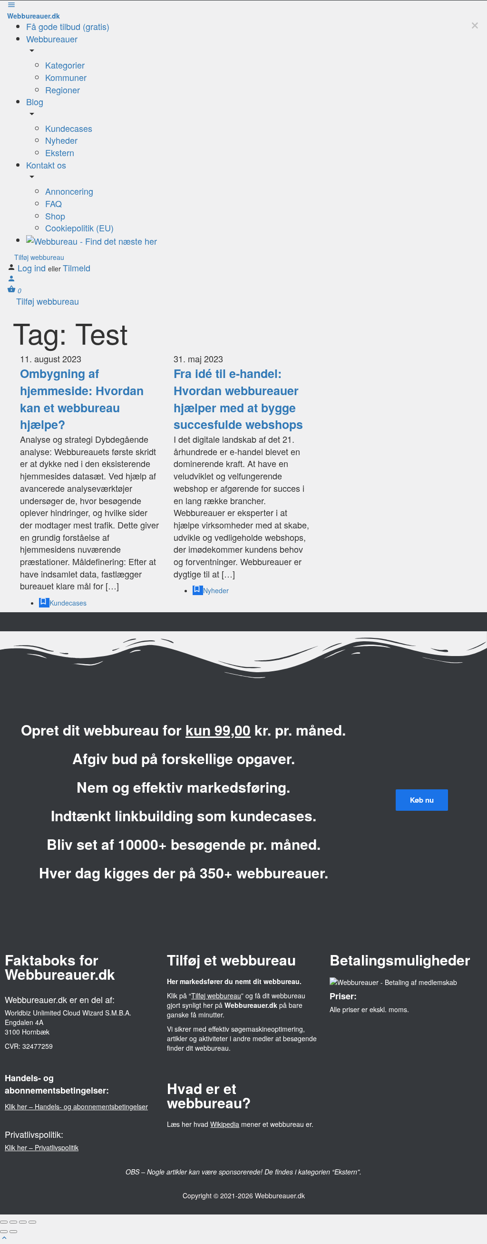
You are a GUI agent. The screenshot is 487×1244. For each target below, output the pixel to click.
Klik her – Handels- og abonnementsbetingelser (76, 1106)
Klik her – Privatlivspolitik (41, 1147)
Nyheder (61, 140)
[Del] (13, 1222)
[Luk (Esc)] (4, 1222)
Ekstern (59, 152)
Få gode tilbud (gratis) (67, 26)
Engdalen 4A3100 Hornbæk (27, 1026)
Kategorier (65, 65)
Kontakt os (46, 165)
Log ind (33, 267)
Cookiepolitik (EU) (79, 227)
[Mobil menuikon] (243, 5)
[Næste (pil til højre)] (13, 1231)
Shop (55, 215)
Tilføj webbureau (38, 257)
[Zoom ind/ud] (32, 1222)
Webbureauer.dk (33, 15)
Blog (34, 101)
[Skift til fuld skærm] (23, 1222)
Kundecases (68, 128)
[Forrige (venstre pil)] (4, 1231)
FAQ (53, 203)
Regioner (62, 89)
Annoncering (69, 191)
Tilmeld (76, 267)
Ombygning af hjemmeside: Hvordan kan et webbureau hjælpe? (82, 399)
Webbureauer (52, 38)
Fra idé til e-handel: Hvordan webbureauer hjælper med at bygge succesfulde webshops (238, 399)
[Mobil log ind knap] (11, 280)
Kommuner (66, 77)
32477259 (37, 1046)
